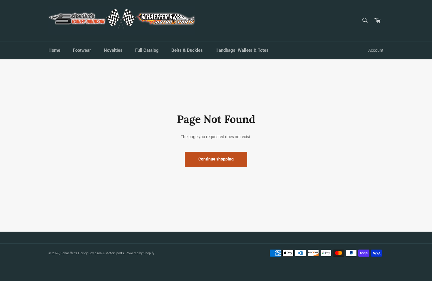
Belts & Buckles (187, 50)
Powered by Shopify (140, 253)
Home (54, 50)
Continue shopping (216, 159)
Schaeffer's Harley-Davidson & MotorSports (92, 253)
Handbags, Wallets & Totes (242, 50)
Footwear (82, 50)
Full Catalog (147, 50)
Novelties (113, 50)
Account (376, 50)
